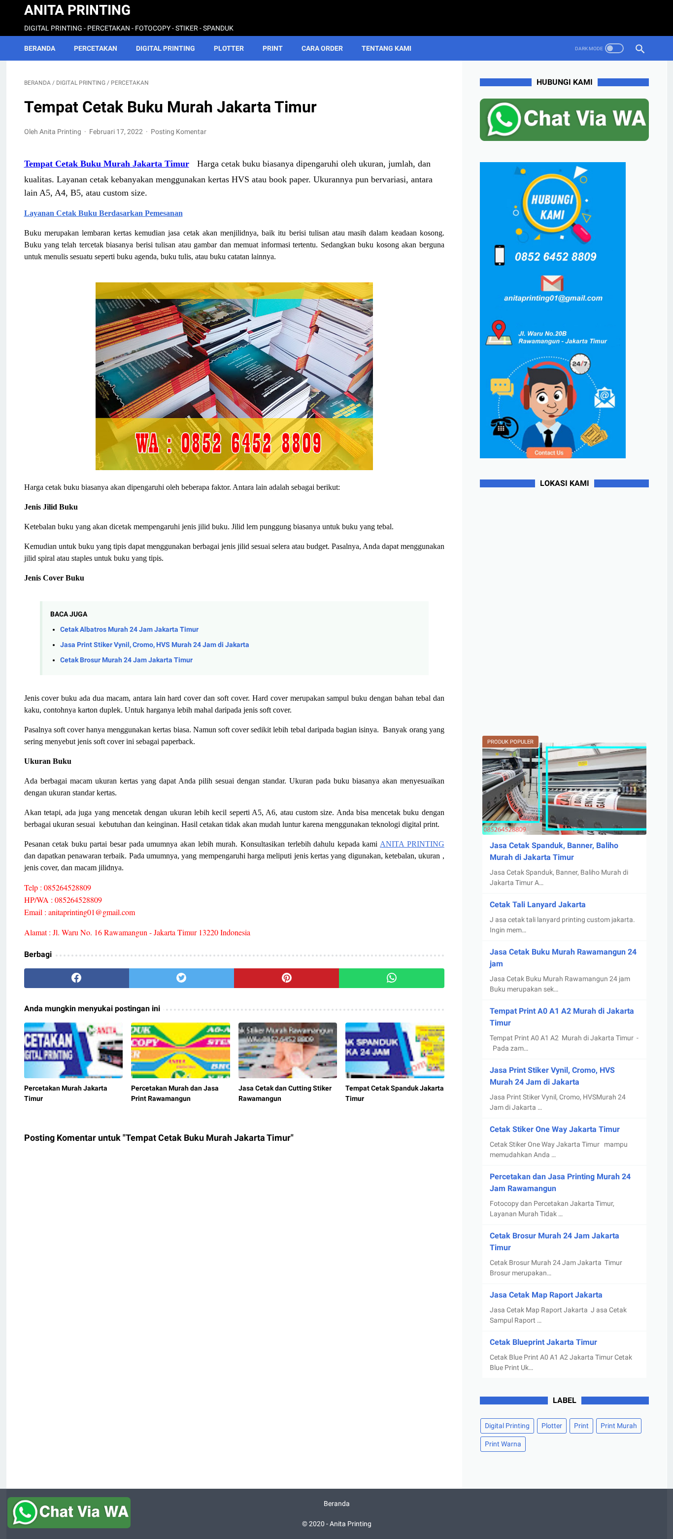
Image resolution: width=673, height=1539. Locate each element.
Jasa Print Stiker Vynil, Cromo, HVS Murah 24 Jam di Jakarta (154, 645)
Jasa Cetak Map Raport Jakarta (546, 1295)
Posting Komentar (178, 132)
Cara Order (322, 48)
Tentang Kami (386, 48)
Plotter (229, 48)
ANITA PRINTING (412, 844)
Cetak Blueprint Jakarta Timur (543, 1342)
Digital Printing (165, 48)
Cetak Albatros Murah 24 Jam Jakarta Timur (129, 629)
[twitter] (181, 978)
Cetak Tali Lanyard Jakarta (538, 904)
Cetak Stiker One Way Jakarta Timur (555, 1129)
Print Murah (619, 1426)
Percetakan (95, 48)
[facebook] (76, 978)
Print (273, 48)
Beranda (39, 48)
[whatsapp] (391, 978)
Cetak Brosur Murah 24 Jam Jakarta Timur (126, 660)
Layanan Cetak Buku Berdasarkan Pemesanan (103, 213)
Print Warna (503, 1444)
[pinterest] (286, 978)
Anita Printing (77, 10)
